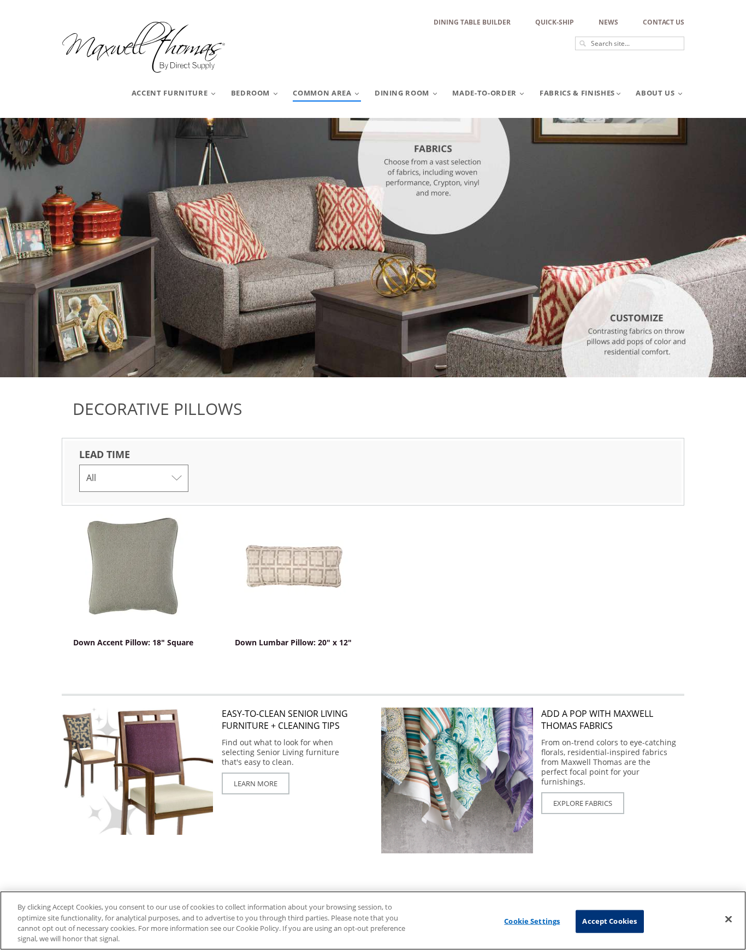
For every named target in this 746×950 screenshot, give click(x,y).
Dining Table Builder (472, 22)
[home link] (144, 77)
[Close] (729, 919)
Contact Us (663, 22)
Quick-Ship (554, 22)
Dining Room (403, 93)
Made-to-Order (485, 93)
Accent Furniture (171, 93)
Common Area (323, 93)
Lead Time (104, 454)
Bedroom (251, 93)
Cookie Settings (532, 921)
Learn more (255, 783)
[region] (373, 920)
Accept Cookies (609, 921)
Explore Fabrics (582, 803)
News (608, 22)
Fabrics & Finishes (577, 93)
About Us (656, 93)
